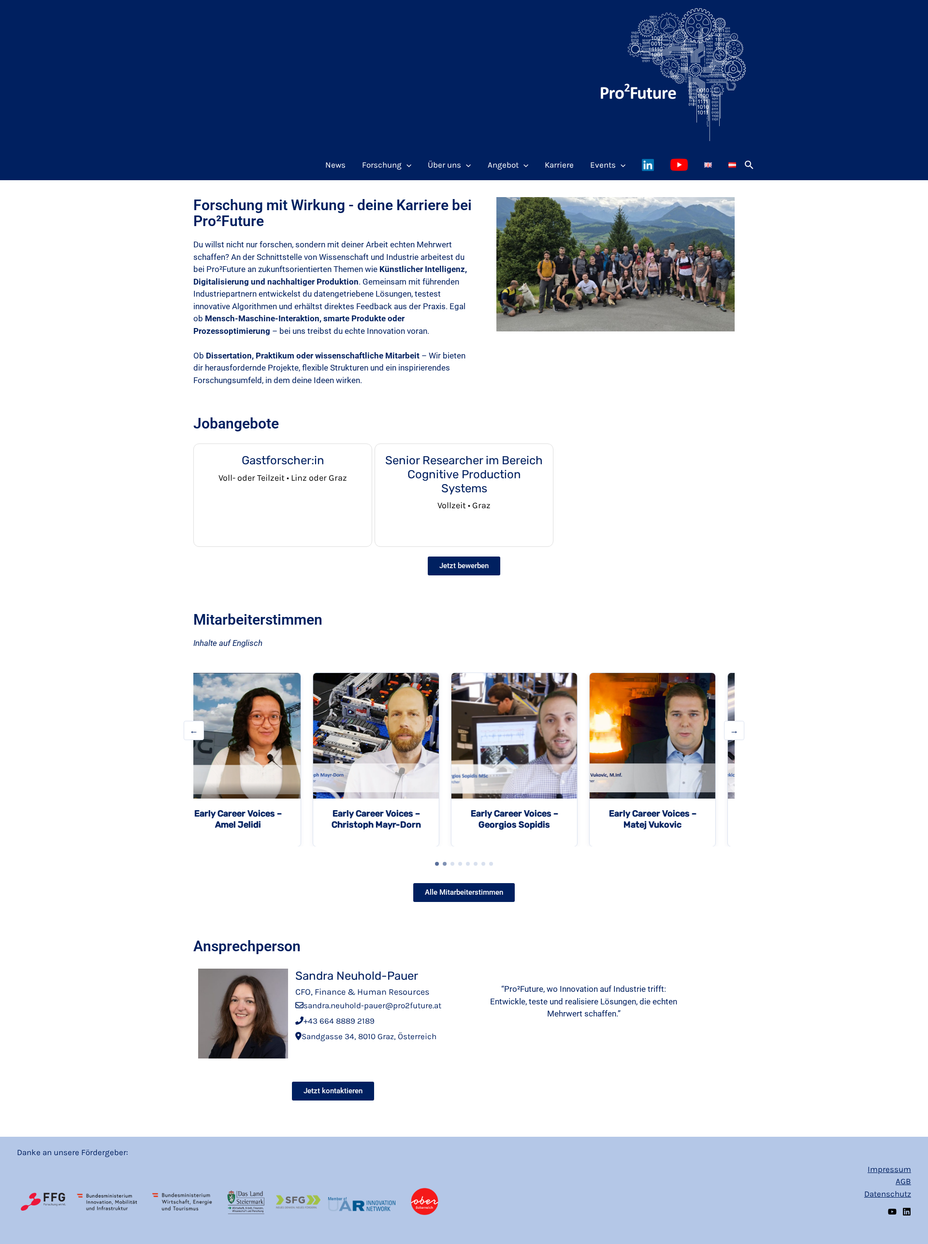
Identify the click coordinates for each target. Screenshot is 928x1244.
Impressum (889, 1169)
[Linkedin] (906, 1211)
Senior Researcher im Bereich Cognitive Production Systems (464, 474)
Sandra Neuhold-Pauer (356, 976)
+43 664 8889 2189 (339, 1021)
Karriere (559, 165)
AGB (903, 1181)
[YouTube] (892, 1211)
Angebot (503, 165)
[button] (749, 165)
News (335, 165)
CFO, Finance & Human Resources (362, 992)
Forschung (382, 165)
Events (603, 165)
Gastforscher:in (283, 460)
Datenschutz (887, 1194)
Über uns (444, 165)
